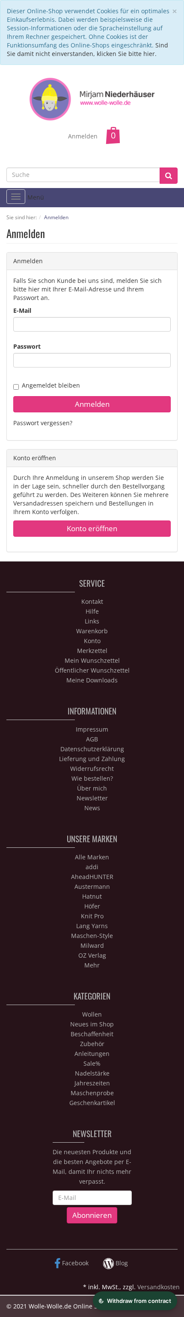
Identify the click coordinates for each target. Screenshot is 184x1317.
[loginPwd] (92, 360)
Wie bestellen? (92, 778)
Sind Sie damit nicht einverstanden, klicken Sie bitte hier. (87, 49)
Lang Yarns (92, 926)
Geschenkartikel (92, 1103)
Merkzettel (92, 651)
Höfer (92, 906)
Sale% (92, 1063)
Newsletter (92, 798)
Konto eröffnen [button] (92, 528)
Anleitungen (92, 1053)
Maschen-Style (92, 936)
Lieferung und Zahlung (92, 759)
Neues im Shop (92, 1024)
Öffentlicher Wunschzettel (92, 670)
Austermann (92, 886)
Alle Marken (92, 857)
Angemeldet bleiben (51, 385)
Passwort (27, 346)
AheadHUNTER (92, 877)
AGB (92, 739)
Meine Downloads (92, 680)
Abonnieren (92, 1215)
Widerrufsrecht (92, 768)
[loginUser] (92, 324)
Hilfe (92, 611)
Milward (92, 945)
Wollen (92, 1014)
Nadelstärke (92, 1073)
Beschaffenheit (92, 1034)
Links (92, 621)
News (92, 808)
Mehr (92, 965)
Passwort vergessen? (42, 423)
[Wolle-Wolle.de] (92, 98)
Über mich (92, 788)
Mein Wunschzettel (92, 660)
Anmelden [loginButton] (92, 404)
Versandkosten (158, 1287)
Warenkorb (92, 631)
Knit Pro (92, 916)
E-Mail (22, 310)
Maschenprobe (92, 1093)
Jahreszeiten (92, 1083)
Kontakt (92, 601)
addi (92, 867)
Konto (92, 641)
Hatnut (92, 896)
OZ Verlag (92, 955)
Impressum (92, 729)
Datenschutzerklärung (92, 749)
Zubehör (92, 1044)
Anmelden (83, 136)
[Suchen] (169, 176)
